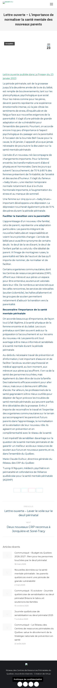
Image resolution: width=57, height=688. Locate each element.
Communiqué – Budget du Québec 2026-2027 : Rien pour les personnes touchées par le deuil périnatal (34, 556)
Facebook (19, 684)
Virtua (47, 674)
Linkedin (30, 684)
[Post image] (7, 555)
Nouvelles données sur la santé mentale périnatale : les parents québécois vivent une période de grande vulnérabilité (32, 575)
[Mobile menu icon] (51, 4)
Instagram (25, 684)
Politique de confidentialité (28, 679)
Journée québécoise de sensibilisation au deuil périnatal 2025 (34, 613)
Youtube (36, 684)
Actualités (9, 44)
